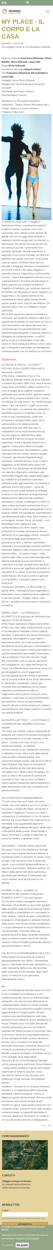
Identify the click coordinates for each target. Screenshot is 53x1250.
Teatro (49, 1125)
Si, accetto (8, 1245)
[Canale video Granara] (3, 2)
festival (43, 1125)
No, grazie (22, 1245)
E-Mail (5, 1210)
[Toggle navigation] (47, 11)
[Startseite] (11, 11)
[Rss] (6, 2)
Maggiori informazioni (27, 1238)
